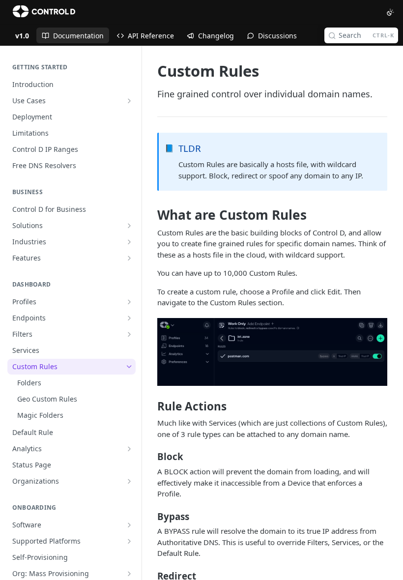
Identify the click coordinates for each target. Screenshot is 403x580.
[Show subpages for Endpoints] (129, 318)
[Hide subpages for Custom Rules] (129, 367)
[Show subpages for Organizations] (129, 481)
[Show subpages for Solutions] (129, 226)
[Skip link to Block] (150, 456)
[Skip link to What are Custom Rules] (150, 215)
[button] (272, 352)
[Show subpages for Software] (129, 525)
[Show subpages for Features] (129, 258)
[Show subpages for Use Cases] (129, 101)
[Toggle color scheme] (390, 12)
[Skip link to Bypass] (150, 516)
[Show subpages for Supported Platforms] (129, 541)
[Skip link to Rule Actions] (150, 406)
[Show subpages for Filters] (129, 334)
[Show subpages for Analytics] (129, 449)
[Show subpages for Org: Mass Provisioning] (129, 574)
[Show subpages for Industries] (129, 242)
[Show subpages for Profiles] (129, 302)
